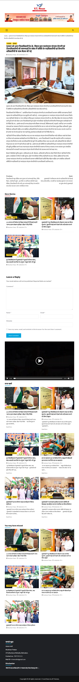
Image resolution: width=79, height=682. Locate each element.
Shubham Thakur (12, 54)
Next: (57, 180)
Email (42, 312)
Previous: (22, 181)
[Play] (7, 378)
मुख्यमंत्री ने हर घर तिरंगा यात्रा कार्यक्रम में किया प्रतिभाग (20, 503)
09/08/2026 (56, 463)
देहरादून (14, 43)
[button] (39, 361)
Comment (10, 286)
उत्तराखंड (9, 43)
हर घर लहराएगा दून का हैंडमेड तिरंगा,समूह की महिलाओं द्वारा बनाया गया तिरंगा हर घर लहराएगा (57, 459)
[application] (39, 360)
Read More (9, 427)
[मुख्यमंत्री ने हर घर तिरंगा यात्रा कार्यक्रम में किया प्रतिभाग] (22, 488)
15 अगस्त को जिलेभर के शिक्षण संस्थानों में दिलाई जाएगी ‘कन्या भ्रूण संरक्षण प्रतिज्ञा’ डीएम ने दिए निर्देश (21, 223)
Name (8, 312)
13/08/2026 (21, 227)
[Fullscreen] (72, 378)
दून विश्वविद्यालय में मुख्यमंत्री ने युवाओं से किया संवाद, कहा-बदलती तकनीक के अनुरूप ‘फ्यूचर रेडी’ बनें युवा (21, 261)
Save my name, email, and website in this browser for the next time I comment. (35, 329)
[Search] (73, 30)
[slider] (38, 378)
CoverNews (46, 679)
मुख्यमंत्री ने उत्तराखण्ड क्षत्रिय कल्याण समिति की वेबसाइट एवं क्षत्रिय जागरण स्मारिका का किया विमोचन (56, 503)
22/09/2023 (22, 54)
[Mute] (69, 378)
